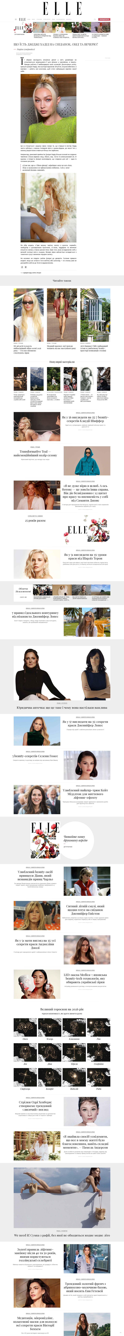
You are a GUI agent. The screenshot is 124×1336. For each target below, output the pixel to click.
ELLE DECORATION (61, 19)
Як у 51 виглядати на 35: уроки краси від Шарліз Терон (85, 556)
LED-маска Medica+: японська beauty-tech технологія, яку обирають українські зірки (85, 978)
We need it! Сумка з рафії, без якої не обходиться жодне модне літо (62, 1235)
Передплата (104, 19)
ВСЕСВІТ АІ (68, 19)
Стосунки (39, 19)
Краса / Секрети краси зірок (85, 412)
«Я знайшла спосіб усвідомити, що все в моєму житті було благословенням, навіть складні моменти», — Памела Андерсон (85, 1141)
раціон (39, 272)
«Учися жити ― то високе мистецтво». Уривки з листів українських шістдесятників (86, 398)
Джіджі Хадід (28, 272)
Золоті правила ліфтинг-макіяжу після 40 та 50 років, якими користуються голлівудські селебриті (35, 1254)
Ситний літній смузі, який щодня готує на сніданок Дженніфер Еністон (85, 909)
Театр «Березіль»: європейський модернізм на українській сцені (19, 397)
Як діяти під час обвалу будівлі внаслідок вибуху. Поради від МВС (103, 397)
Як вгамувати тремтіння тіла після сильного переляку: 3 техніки (53, 397)
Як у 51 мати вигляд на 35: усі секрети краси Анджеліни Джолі (35, 944)
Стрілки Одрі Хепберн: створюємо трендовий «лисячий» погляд (35, 1105)
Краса (33, 19)
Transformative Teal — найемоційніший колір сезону (35, 453)
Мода (28, 19)
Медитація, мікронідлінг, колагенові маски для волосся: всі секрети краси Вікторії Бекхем (35, 1323)
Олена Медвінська (87, 429)
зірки (34, 272)
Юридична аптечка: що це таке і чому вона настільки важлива (62, 707)
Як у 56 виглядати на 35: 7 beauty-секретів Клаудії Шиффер (85, 419)
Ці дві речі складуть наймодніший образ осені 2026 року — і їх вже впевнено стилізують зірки (27, 349)
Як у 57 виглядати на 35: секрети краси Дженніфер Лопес (85, 723)
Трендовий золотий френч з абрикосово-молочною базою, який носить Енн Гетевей (85, 1287)
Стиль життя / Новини (35, 516)
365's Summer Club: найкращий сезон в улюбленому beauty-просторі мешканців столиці (94, 348)
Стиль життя (46, 19)
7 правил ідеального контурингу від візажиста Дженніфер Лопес (35, 614)
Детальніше (68, 847)
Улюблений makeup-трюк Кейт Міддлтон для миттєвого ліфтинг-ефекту (85, 793)
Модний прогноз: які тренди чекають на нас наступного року (61, 347)
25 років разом (35, 520)
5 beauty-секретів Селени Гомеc (35, 756)
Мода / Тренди (35, 447)
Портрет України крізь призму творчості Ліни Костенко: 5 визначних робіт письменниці (69, 399)
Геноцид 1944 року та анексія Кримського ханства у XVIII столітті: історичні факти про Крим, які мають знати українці (36, 400)
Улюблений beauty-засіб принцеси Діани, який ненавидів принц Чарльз (35, 875)
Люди (53, 19)
